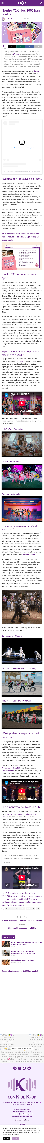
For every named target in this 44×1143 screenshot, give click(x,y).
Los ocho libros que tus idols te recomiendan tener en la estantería (23, 952)
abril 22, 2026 (16, 956)
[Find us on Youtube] (29, 1068)
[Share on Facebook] (29, 46)
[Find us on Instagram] (15, 1068)
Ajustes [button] (6, 1138)
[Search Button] (41, 3)
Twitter (10, 904)
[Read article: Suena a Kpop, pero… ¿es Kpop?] (6, 962)
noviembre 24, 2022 (23, 19)
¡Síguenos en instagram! (23, 1048)
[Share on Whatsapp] (20, 46)
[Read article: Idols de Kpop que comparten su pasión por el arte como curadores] (6, 944)
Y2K (38, 909)
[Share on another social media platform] (38, 46)
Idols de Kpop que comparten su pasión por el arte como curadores (26, 943)
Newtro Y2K (30, 909)
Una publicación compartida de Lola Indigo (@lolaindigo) (22, 171)
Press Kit (22, 1124)
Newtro (36, 71)
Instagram (19, 904)
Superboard (6, 768)
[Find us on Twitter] (19, 1068)
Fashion (9, 909)
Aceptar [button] (15, 1138)
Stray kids (17, 768)
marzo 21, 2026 (16, 963)
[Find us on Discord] (24, 1068)
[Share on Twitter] (12, 46)
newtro (22, 909)
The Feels (19, 361)
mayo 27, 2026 (16, 947)
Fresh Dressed (29, 554)
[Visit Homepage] (22, 3)
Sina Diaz (11, 19)
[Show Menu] (2, 3)
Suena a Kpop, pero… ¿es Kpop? (23, 960)
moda (15, 909)
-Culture (31, 899)
